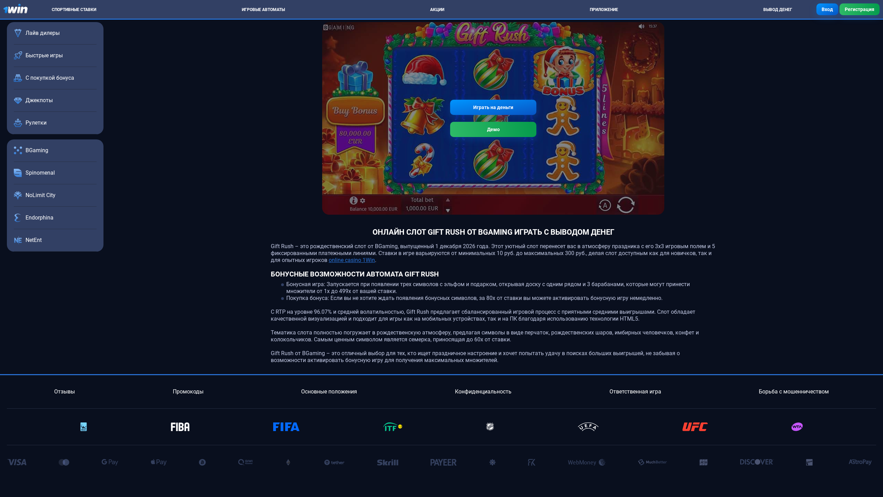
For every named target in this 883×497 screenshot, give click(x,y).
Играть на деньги (493, 107)
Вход (827, 9)
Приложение (604, 9)
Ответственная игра (635, 391)
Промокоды (188, 391)
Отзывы (64, 391)
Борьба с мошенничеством (794, 391)
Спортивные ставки (74, 9)
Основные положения (329, 391)
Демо (493, 129)
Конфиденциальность (483, 391)
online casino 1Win (352, 260)
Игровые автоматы (263, 9)
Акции (437, 9)
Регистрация (859, 9)
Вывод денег (777, 9)
